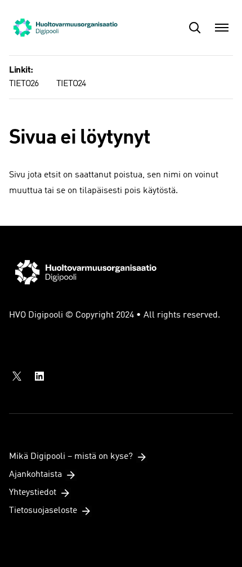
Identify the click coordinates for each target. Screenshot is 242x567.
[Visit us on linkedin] (39, 376)
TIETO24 (71, 83)
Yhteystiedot (32, 492)
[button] (194, 27)
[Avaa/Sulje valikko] (221, 27)
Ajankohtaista (35, 474)
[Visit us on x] (17, 376)
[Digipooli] (65, 27)
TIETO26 (23, 83)
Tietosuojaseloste (43, 510)
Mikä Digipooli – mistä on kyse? (71, 456)
